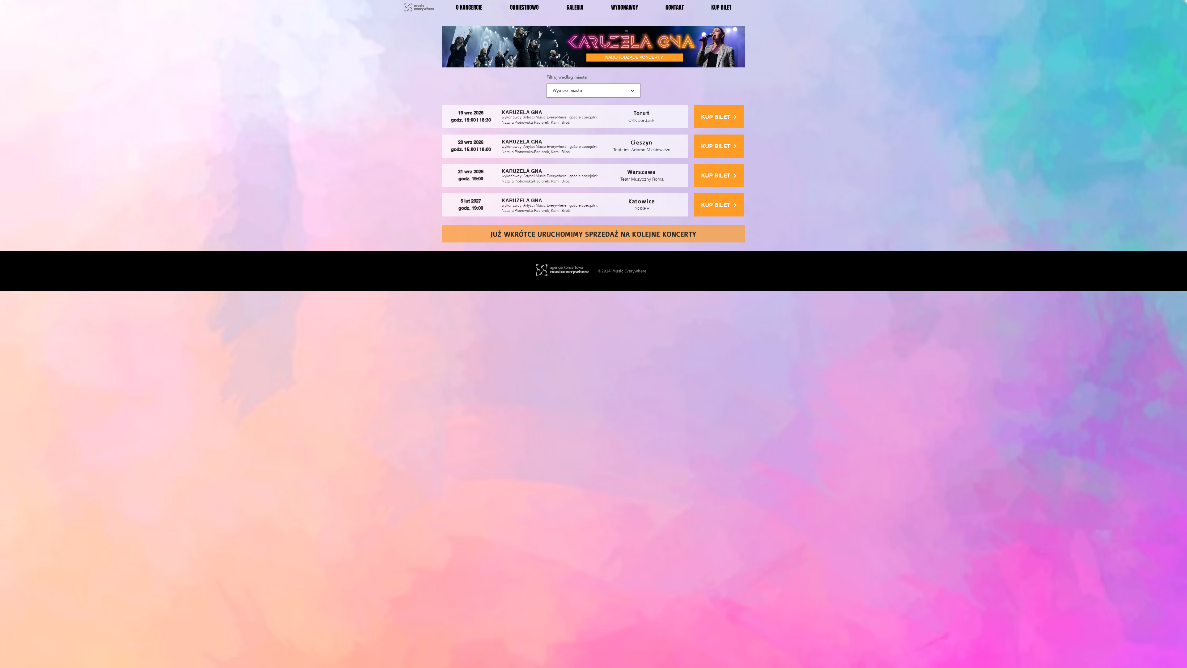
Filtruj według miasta (567, 77)
